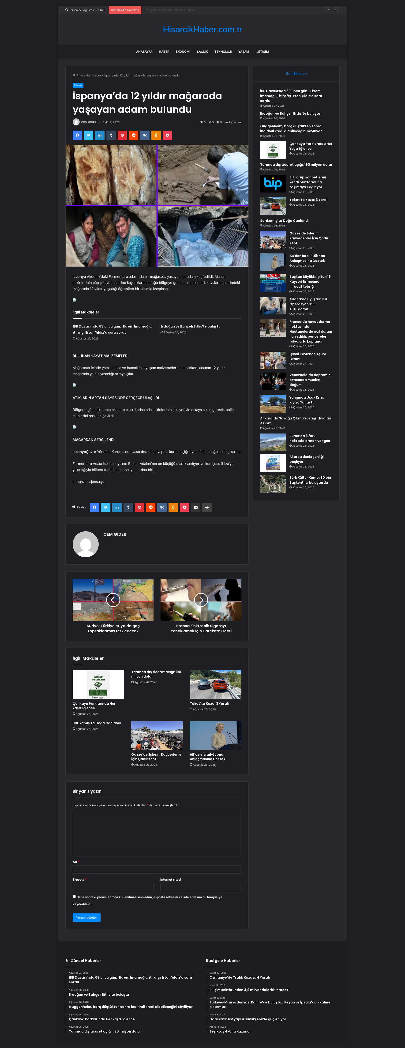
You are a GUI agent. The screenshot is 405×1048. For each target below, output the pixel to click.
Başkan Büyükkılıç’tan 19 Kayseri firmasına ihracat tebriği (310, 281)
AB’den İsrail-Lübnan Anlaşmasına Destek (207, 756)
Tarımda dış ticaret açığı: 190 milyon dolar (156, 674)
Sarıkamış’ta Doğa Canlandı (97, 723)
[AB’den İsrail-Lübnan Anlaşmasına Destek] (215, 735)
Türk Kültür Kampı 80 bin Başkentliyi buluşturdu (310, 480)
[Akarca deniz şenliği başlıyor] (273, 463)
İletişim (262, 51)
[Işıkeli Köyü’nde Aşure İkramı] (273, 360)
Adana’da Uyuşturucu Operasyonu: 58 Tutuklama (308, 304)
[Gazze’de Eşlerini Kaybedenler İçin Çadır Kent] (157, 735)
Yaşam (243, 51)
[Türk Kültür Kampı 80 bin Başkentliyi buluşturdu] (273, 484)
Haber (164, 51)
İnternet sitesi (170, 879)
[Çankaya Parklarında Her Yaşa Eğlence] (98, 684)
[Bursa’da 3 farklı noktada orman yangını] (273, 442)
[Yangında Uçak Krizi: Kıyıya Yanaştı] (273, 404)
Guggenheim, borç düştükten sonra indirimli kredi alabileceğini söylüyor (196, 10)
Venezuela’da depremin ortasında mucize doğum (309, 380)
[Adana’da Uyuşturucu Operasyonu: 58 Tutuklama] (273, 305)
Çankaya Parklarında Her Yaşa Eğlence (94, 705)
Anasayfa (144, 51)
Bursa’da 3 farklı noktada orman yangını (309, 438)
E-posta (80, 879)
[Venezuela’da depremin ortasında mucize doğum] (273, 381)
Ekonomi (183, 51)
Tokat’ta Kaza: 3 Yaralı (209, 703)
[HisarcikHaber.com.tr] (202, 29)
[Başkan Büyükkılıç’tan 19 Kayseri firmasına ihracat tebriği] (273, 283)
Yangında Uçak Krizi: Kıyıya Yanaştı (306, 400)
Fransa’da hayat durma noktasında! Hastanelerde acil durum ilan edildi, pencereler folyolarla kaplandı (310, 331)
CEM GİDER (89, 122)
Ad (76, 862)
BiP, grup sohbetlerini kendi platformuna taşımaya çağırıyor (307, 182)
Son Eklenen (296, 73)
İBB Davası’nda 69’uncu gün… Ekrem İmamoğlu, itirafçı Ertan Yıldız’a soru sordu (291, 96)
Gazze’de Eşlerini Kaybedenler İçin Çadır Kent (157, 756)
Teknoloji (223, 51)
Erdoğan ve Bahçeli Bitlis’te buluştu (191, 326)
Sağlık (202, 51)
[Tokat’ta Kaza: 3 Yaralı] (215, 684)
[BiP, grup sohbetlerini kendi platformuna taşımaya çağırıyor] (273, 183)
